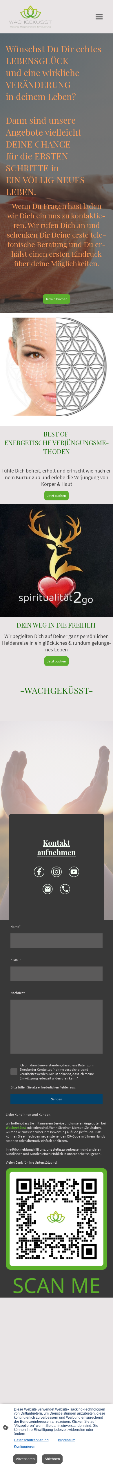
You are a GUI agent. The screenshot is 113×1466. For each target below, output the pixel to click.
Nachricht (17, 993)
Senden (56, 1099)
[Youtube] (74, 872)
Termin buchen (56, 299)
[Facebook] (39, 872)
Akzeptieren (25, 1459)
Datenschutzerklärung (31, 1440)
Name (15, 926)
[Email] (48, 889)
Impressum (66, 1440)
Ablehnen (52, 1459)
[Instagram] (56, 872)
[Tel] (65, 889)
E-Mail (15, 959)
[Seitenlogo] (30, 17)
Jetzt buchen (56, 495)
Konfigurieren (24, 1447)
